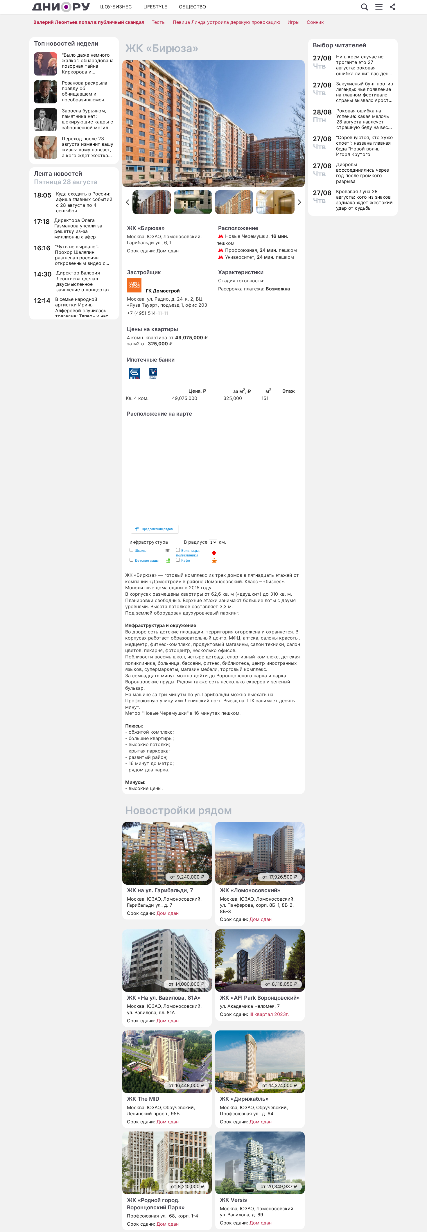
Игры (293, 22)
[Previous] (127, 202)
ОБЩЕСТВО (192, 7)
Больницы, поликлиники (188, 552)
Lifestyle (155, 7)
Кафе (185, 560)
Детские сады (147, 560)
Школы (140, 550)
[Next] (300, 202)
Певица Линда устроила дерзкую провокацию (226, 22)
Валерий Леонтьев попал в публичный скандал (88, 22)
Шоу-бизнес (116, 7)
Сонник (315, 22)
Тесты (159, 22)
